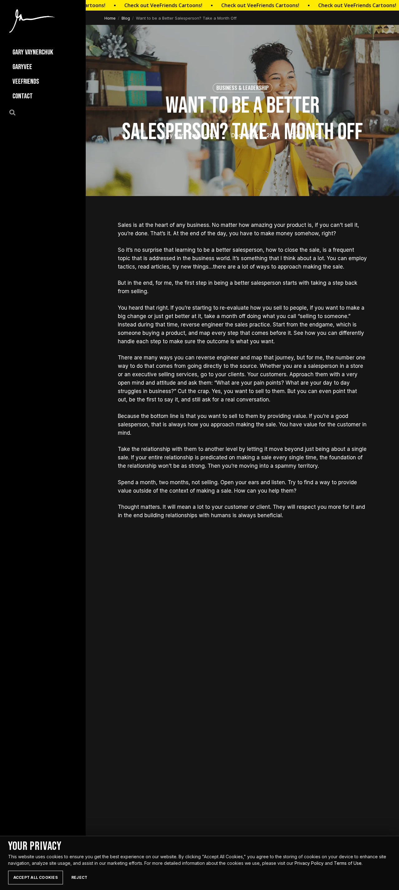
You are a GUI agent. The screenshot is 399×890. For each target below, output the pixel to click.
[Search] (15, 112)
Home (110, 18)
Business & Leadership (242, 87)
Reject (79, 877)
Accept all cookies (35, 877)
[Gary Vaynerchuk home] (32, 21)
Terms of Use (348, 863)
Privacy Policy (309, 863)
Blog (126, 18)
